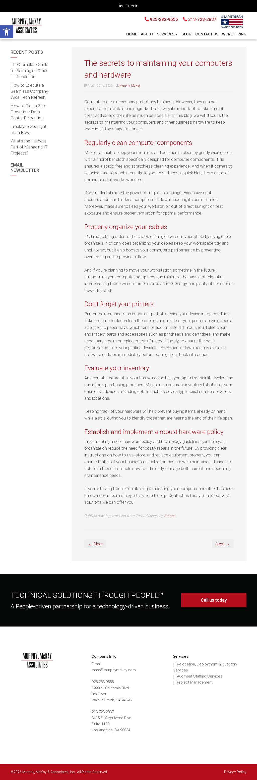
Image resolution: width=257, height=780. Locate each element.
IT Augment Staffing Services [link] (197, 676)
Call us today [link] (214, 600)
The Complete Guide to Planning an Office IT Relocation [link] (29, 70)
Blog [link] (186, 34)
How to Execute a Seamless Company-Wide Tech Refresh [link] (30, 91)
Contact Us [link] (206, 34)
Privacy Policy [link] (235, 772)
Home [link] (131, 34)
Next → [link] (223, 543)
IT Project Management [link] (193, 682)
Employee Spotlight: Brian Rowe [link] (29, 129)
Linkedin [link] (130, 5)
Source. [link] (170, 516)
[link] (6, 31)
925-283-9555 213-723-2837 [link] (182, 19)
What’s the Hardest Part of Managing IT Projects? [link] (29, 146)
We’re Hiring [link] (234, 34)
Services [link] (166, 34)
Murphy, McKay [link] (130, 85)
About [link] (147, 34)
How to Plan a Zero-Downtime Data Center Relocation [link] (29, 111)
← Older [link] (95, 543)
